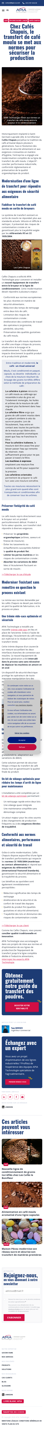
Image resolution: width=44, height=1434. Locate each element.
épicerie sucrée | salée (18, 21)
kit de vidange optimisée (14, 796)
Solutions (6, 1369)
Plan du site (13, 1424)
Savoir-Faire (7, 1353)
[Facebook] (16, 1097)
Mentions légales (10, 1421)
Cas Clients (7, 1378)
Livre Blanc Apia (13, 1401)
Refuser (22, 747)
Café (6, 21)
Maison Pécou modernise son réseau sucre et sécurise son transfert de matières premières (21, 1251)
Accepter (22, 740)
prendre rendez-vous (17, 1082)
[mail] (22, 1097)
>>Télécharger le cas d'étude (16, 574)
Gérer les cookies (22, 733)
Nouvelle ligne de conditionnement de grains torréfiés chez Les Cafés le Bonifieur (18, 1173)
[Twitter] (10, 1097)
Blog (4, 1382)
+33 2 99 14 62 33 (31, 3)
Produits (6, 1365)
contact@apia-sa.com (12, 3)
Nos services (7, 1357)
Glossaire (6, 1386)
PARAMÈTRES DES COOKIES (13, 1412)
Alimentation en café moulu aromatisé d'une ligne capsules (20, 1213)
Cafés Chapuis (34, 21)
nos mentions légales (23, 705)
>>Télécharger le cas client (15, 925)
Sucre (6, 1244)
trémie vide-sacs (19, 629)
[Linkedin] (4, 1097)
